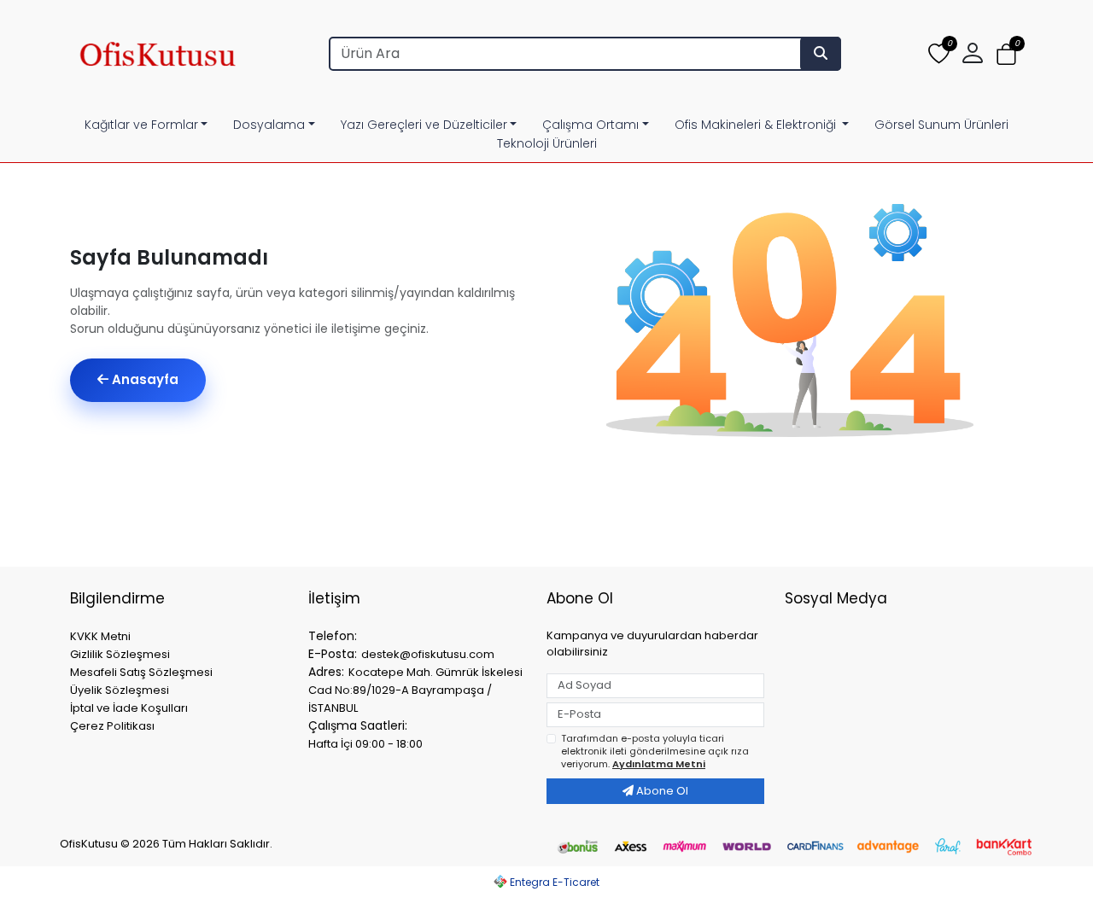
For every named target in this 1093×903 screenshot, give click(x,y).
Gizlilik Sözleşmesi (120, 654)
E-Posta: (332, 653)
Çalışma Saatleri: (357, 725)
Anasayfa (143, 379)
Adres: (326, 671)
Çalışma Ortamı (590, 124)
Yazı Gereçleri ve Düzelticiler (424, 124)
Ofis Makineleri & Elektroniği (757, 124)
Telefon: (332, 635)
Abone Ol (661, 791)
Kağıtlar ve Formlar (141, 124)
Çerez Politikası (112, 726)
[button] (1006, 54)
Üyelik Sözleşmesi (119, 690)
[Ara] (820, 54)
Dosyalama (269, 124)
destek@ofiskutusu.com (427, 654)
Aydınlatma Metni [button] (658, 764)
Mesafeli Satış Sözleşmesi (141, 672)
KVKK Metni (100, 636)
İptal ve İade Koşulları (129, 708)
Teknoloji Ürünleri (547, 143)
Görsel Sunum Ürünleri (941, 124)
